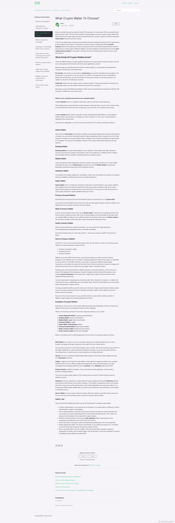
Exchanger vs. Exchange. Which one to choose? (43, 48)
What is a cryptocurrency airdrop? (43, 63)
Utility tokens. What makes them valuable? (43, 70)
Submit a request (127, 3)
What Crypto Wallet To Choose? (42, 34)
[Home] (37, 4)
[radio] (83, 456)
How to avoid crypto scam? (42, 86)
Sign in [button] (137, 3)
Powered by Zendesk (167, 521)
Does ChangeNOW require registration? (68, 477)
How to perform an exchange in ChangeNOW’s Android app (74, 490)
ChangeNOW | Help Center (42, 10)
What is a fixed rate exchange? (42, 41)
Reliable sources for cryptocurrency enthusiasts (42, 78)
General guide (66, 10)
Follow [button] (116, 23)
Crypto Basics (56, 10)
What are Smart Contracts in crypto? (42, 27)
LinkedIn (62, 445)
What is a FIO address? (43, 21)
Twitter (59, 445)
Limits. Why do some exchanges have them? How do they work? (43, 56)
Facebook (56, 445)
